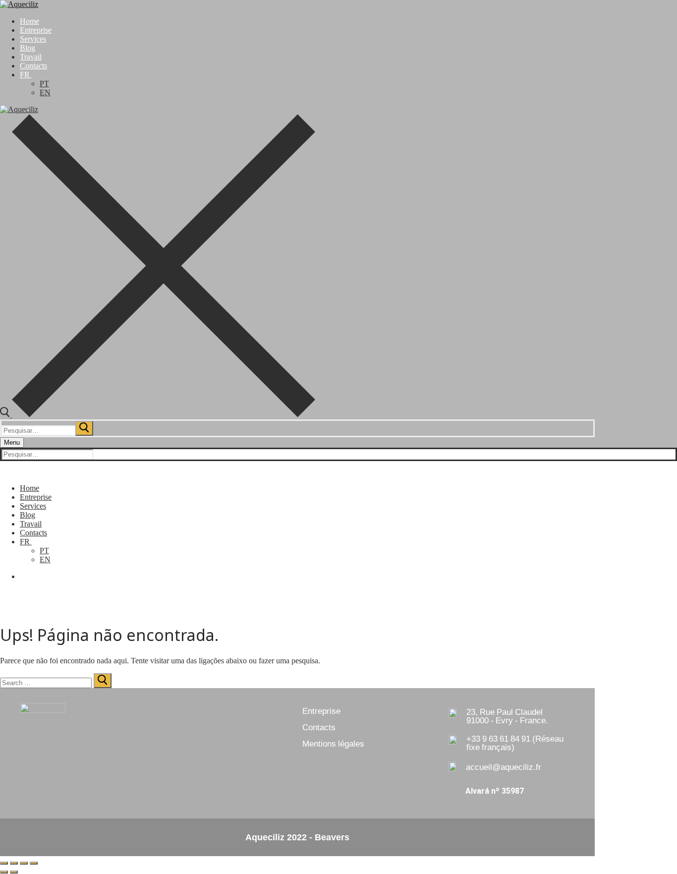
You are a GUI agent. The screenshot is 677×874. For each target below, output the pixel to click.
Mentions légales (333, 743)
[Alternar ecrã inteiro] (14, 863)
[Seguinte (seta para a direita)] (14, 872)
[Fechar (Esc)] (34, 863)
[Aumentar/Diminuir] (4, 863)
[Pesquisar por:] (48, 430)
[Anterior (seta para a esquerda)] (4, 872)
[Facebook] (23, 576)
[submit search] (84, 428)
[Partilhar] (24, 863)
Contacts (319, 727)
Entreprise (321, 710)
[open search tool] (157, 414)
